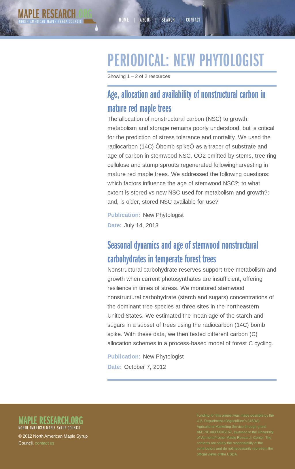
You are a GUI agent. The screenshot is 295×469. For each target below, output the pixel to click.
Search (168, 19)
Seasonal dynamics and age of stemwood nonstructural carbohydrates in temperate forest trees (182, 251)
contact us (44, 443)
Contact (193, 19)
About (145, 19)
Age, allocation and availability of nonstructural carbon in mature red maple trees (186, 100)
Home (124, 19)
